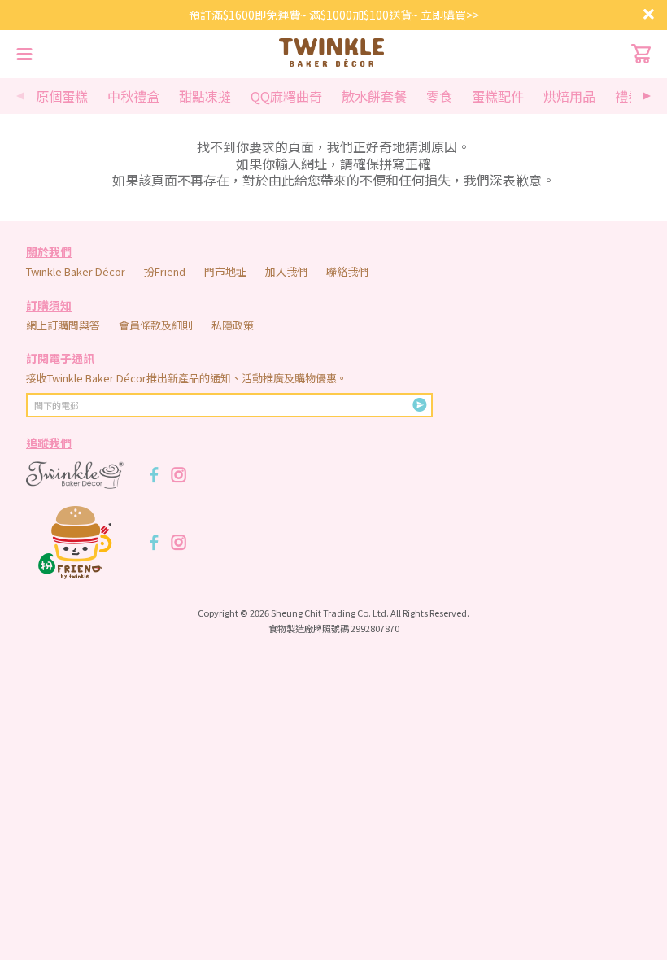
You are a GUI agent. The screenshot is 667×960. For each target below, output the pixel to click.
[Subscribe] (419, 405)
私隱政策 (232, 325)
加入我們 (286, 271)
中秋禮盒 (133, 96)
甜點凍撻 (205, 96)
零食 (439, 96)
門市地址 (225, 271)
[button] (647, 96)
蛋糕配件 (498, 96)
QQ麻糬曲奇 (286, 96)
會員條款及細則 (156, 325)
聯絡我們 (347, 271)
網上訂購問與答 (63, 325)
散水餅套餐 (374, 96)
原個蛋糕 (62, 96)
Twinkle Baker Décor (75, 271)
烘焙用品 (569, 96)
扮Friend (164, 271)
